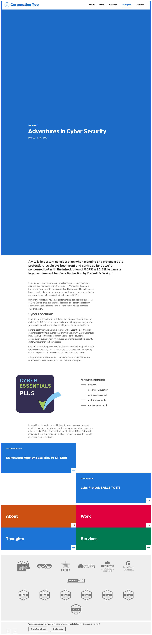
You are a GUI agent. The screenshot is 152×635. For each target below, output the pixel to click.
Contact (140, 4)
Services (113, 4)
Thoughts (126, 4)
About (91, 4)
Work (101, 4)
